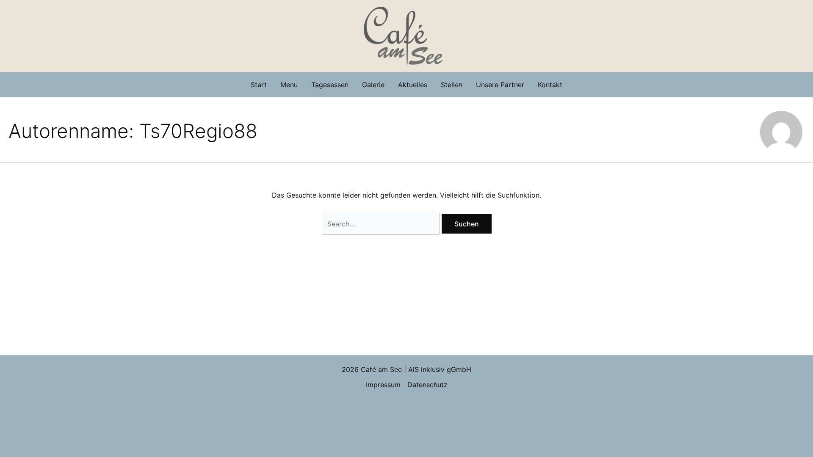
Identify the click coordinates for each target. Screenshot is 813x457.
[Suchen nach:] (382, 224)
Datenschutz (427, 384)
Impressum (383, 384)
